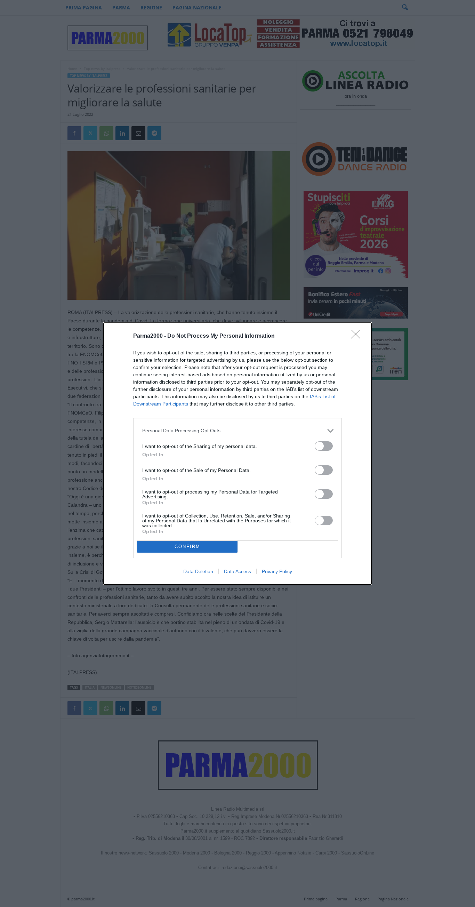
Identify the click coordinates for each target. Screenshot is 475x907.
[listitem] (237, 430)
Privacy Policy (277, 571)
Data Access (237, 571)
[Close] (357, 336)
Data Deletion (198, 571)
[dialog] (237, 454)
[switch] (324, 446)
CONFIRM (187, 546)
